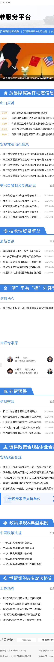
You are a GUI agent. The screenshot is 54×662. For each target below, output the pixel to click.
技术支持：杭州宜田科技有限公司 (16, 656)
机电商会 (26, 640)
